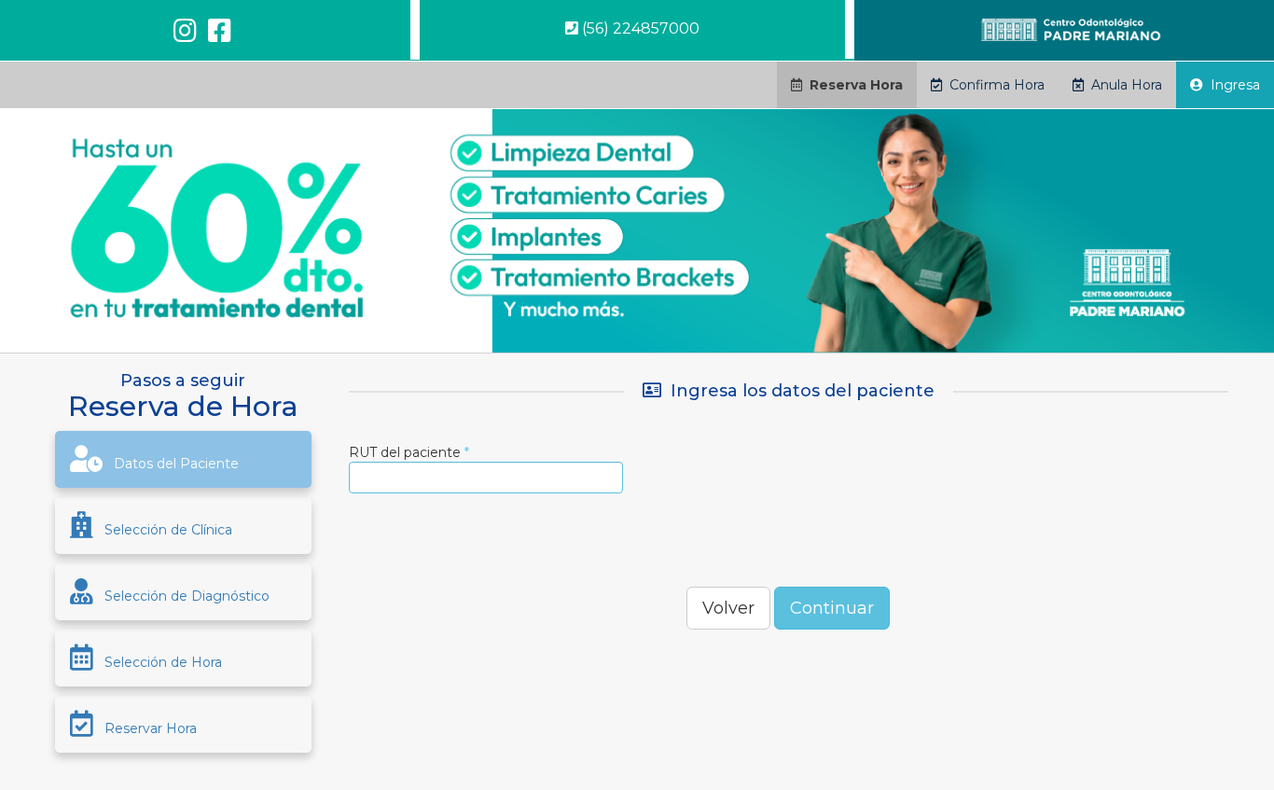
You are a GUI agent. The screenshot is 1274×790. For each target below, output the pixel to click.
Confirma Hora (993, 84)
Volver (728, 608)
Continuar (832, 608)
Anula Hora (1123, 84)
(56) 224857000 (638, 28)
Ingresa (1231, 84)
